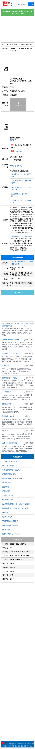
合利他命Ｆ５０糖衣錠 (9, 353)
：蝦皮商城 (18, 151)
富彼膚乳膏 (6, 487)
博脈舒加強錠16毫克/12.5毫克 (12, 478)
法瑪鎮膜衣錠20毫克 (9, 416)
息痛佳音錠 (6, 365)
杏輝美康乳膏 (6, 392)
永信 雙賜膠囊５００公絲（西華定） (22, 236)
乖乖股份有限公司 (16, 166)
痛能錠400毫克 (7, 517)
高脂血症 (13, 140)
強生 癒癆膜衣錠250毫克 (10, 525)
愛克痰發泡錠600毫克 (9, 378)
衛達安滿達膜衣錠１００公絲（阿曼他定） (16, 504)
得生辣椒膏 (6, 491)
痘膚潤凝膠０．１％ (9, 474)
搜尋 (31, 4)
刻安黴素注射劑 (7, 500)
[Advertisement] (17, 29)
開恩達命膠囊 (6, 404)
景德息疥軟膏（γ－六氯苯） (11, 534)
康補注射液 (6, 529)
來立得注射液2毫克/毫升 (10, 461)
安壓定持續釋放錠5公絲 (10, 521)
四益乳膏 (5, 431)
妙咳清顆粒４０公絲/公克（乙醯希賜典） (15, 508)
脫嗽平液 (5, 512)
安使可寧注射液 (7, 495)
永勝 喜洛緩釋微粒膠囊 (10, 443)
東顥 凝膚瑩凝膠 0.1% (9, 465)
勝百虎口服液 (6, 482)
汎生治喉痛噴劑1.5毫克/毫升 (11, 470)
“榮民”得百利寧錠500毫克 (10, 339)
